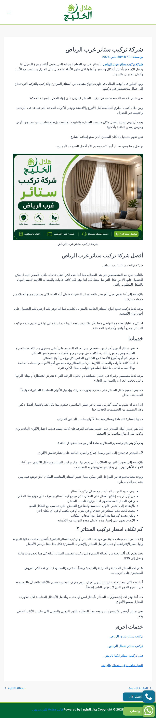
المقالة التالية (14, 688)
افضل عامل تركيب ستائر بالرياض (122, 665)
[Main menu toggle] (8, 12)
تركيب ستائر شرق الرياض (126, 636)
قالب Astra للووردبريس (47, 709)
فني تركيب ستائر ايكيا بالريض (123, 655)
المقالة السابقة (140, 688)
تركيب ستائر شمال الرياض (125, 646)
